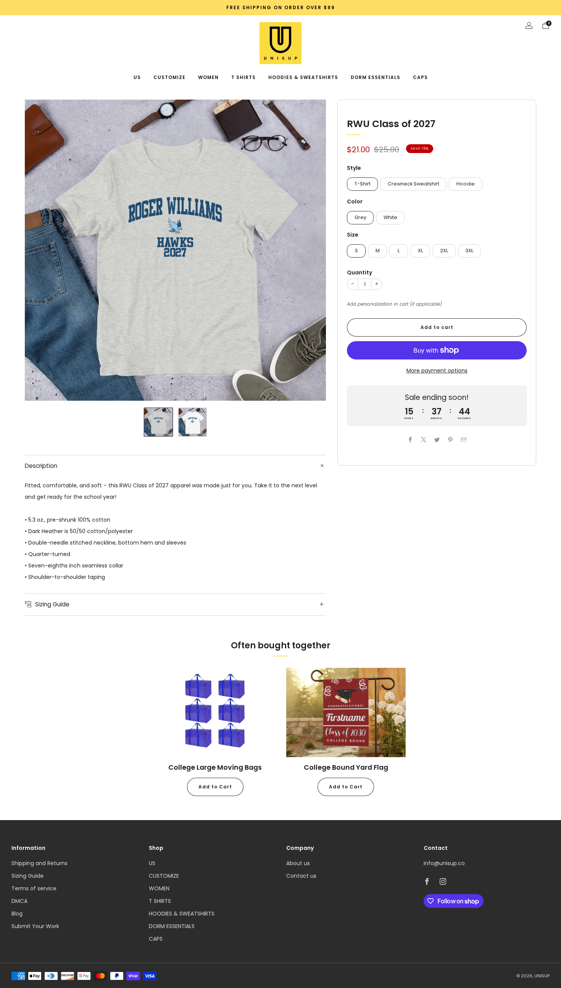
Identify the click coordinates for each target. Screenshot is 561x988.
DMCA (19, 901)
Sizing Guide (27, 876)
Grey (360, 217)
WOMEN (208, 77)
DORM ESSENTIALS (375, 77)
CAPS (420, 77)
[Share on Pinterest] (450, 439)
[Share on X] (423, 439)
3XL (469, 250)
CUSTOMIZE (169, 77)
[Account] (529, 25)
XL (420, 250)
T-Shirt (363, 184)
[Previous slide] (40, 250)
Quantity (359, 272)
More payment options (437, 370)
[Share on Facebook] (410, 439)
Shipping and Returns (39, 863)
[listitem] (280, 8)
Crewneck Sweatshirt (413, 184)
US (137, 77)
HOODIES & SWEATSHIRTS (303, 77)
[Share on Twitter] (437, 439)
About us (298, 863)
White (390, 217)
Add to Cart (215, 786)
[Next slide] (311, 250)
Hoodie (465, 184)
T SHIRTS (243, 77)
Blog (17, 913)
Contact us (301, 876)
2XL (444, 250)
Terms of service (33, 888)
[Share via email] (463, 439)
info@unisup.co (444, 863)
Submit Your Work (35, 926)
